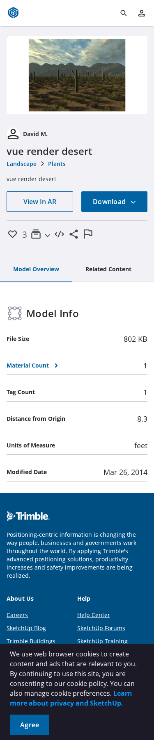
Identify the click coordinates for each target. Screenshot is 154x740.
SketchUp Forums (101, 628)
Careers (17, 615)
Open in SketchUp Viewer (77, 74)
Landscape (22, 164)
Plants (57, 164)
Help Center (93, 615)
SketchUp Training (102, 641)
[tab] (36, 269)
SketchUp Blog (26, 628)
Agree (29, 724)
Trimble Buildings (31, 641)
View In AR (39, 201)
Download (110, 201)
